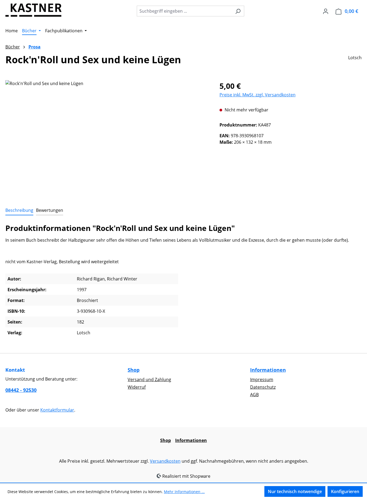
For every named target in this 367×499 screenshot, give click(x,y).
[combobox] (184, 11)
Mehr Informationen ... (184, 491)
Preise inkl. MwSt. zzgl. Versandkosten (258, 95)
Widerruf (137, 387)
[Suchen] (238, 11)
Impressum (261, 379)
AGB (254, 395)
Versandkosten (165, 461)
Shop (133, 370)
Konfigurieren (345, 491)
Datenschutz (263, 387)
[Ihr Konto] (325, 11)
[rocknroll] (106, 138)
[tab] (19, 210)
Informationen (268, 370)
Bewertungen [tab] (49, 210)
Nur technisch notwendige (295, 491)
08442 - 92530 (21, 390)
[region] (107, 138)
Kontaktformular (57, 410)
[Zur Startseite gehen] (33, 10)
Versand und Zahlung (149, 379)
